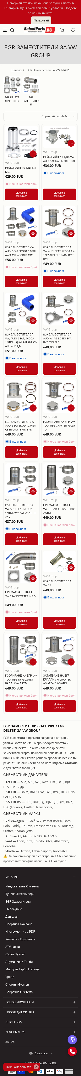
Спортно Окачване (18, 924)
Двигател (11, 916)
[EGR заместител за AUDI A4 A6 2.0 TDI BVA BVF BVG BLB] (59, 309)
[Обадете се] (72, 1051)
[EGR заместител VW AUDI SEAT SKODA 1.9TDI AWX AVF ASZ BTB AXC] (21, 222)
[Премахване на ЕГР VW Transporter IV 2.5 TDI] (21, 567)
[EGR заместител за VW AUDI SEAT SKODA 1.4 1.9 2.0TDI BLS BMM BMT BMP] (59, 222)
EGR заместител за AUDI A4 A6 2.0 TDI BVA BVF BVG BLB (57, 338)
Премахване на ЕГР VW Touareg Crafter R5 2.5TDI (59, 509)
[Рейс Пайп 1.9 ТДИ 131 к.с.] (21, 142)
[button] (12, 30)
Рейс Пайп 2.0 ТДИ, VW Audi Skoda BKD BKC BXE (59, 159)
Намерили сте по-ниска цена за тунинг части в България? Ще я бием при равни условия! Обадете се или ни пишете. (40, 8)
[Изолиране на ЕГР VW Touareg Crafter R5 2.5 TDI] (59, 396)
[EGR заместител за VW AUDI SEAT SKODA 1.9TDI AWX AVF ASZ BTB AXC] (21, 479)
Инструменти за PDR (20, 931)
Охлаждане (13, 909)
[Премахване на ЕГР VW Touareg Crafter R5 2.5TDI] (59, 479)
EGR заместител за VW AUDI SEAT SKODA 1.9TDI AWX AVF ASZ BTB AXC (20, 510)
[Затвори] (36, 1066)
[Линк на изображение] (12, 92)
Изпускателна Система (22, 886)
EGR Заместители (18, 901)
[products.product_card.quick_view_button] (33, 154)
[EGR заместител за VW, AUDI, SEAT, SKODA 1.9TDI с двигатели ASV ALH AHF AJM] (21, 309)
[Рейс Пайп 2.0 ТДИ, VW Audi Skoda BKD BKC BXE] (59, 137)
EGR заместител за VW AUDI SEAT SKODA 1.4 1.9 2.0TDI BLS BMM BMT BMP (58, 253)
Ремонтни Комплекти (20, 939)
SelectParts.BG (46, 1063)
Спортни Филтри (17, 984)
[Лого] (39, 30)
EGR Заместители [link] (31, 101)
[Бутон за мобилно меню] (5, 30)
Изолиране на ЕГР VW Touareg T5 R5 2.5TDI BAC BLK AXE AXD (21, 679)
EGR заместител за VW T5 (57, 583)
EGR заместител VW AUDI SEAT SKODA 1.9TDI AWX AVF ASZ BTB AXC (20, 251)
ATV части (12, 947)
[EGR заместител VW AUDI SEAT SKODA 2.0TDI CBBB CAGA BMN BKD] (21, 396)
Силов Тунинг (15, 954)
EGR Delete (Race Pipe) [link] (12, 99)
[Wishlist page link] (73, 30)
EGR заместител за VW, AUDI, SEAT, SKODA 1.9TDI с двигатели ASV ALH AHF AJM (21, 340)
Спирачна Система (19, 992)
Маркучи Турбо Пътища (22, 969)
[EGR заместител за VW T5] (59, 562)
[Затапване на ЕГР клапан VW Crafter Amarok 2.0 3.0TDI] (59, 650)
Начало (16, 70)
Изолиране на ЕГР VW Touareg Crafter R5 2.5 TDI (59, 425)
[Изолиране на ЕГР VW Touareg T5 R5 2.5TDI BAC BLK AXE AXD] (21, 650)
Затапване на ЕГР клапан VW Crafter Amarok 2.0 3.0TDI (57, 679)
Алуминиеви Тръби (19, 962)
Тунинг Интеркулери (19, 894)
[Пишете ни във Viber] (72, 1039)
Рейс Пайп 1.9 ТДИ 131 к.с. (20, 169)
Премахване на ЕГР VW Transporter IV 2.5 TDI (20, 596)
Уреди (9, 977)
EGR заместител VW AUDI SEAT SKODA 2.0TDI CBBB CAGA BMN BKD (20, 425)
